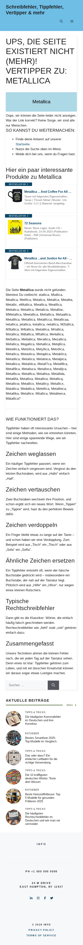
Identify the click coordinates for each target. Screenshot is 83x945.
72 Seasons (33, 223)
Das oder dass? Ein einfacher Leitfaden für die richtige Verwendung (41, 759)
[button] (61, 21)
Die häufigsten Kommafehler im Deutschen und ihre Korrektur (43, 720)
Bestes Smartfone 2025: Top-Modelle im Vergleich (41, 739)
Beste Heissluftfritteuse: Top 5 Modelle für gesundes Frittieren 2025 (42, 798)
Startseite (23, 144)
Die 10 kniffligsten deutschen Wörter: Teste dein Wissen (40, 778)
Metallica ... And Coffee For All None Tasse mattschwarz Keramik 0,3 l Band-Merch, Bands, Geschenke (48, 191)
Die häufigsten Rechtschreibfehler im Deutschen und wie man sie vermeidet (42, 818)
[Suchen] (53, 685)
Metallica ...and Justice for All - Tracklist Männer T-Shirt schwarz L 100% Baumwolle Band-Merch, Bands (48, 258)
